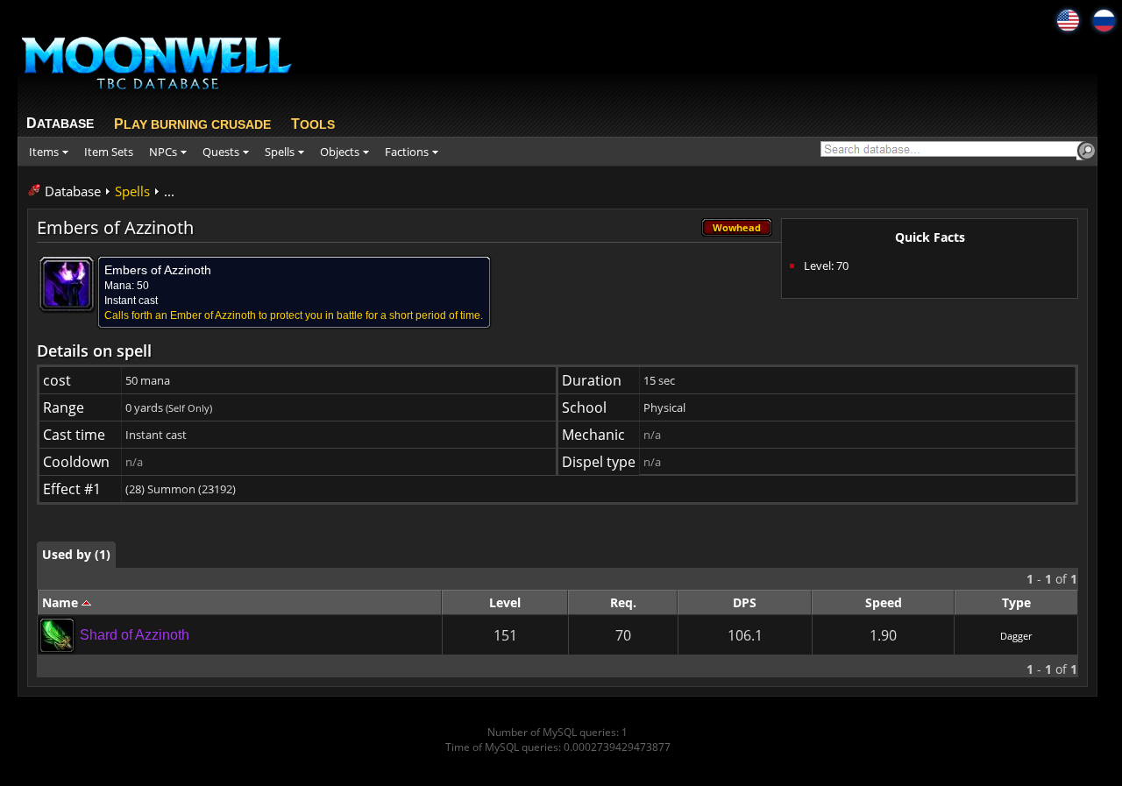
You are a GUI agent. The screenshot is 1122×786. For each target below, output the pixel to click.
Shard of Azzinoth (134, 634)
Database (73, 191)
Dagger (1016, 635)
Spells (132, 191)
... (169, 191)
